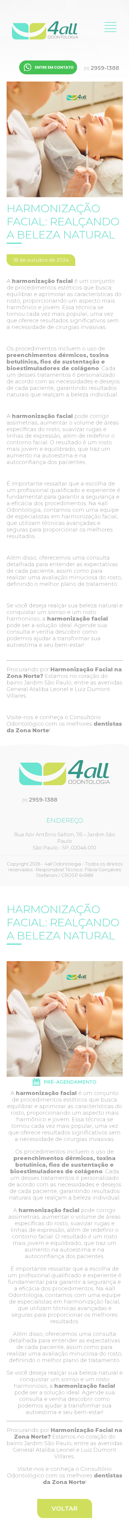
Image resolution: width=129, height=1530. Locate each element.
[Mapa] (64, 1084)
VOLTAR (65, 1508)
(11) (101, 68)
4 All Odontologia (45, 30)
